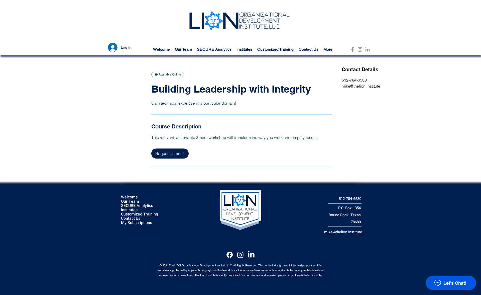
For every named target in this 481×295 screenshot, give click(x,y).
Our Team (130, 201)
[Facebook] (352, 49)
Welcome (129, 197)
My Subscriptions (136, 223)
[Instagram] (360, 49)
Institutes (129, 210)
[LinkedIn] (368, 49)
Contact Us (130, 218)
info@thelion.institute (309, 275)
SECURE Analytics (137, 206)
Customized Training (139, 214)
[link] (170, 154)
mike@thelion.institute (343, 232)
